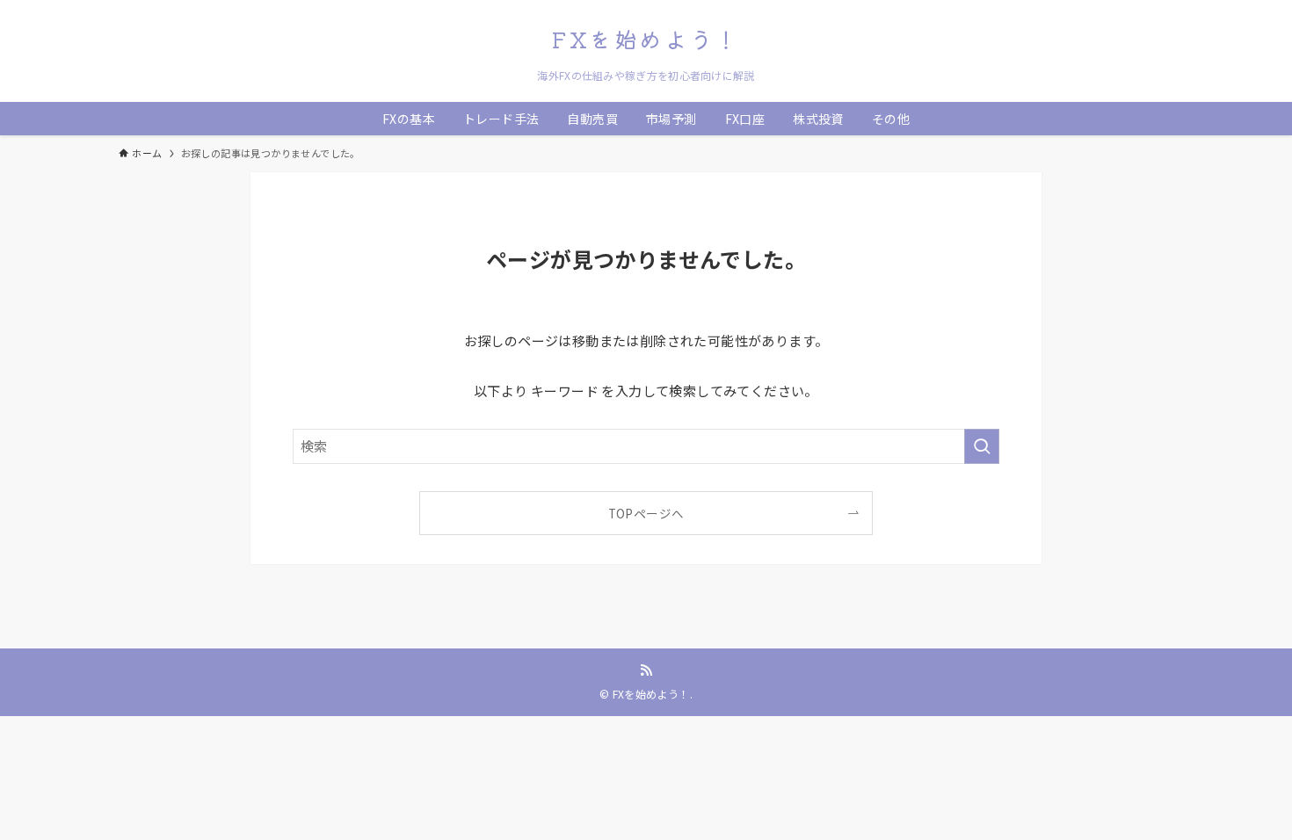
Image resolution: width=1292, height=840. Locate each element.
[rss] (646, 670)
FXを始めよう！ (645, 38)
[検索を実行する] (981, 446)
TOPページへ (646, 513)
